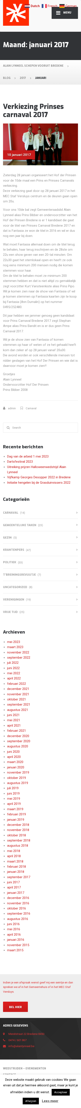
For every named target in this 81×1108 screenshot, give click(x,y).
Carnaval (31, 408)
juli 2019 (13, 788)
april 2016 (14, 934)
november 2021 (18, 694)
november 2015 (18, 945)
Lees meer (50, 1101)
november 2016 (18, 903)
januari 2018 (15, 872)
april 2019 (14, 804)
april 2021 (14, 725)
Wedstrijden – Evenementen (24, 1068)
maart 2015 (15, 950)
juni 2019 (13, 793)
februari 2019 (16, 814)
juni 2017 (13, 882)
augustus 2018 (17, 846)
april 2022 (14, 678)
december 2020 (18, 736)
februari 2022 (16, 684)
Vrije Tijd (10, 612)
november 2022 (18, 652)
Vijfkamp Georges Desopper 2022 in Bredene (39, 477)
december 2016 (18, 898)
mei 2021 (13, 720)
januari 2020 (15, 767)
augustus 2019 (17, 783)
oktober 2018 (16, 835)
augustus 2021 (17, 710)
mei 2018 (13, 851)
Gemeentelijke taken (19, 525)
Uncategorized (15, 587)
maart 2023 (15, 647)
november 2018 (18, 830)
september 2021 (18, 704)
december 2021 (18, 689)
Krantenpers (13, 550)
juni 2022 (13, 668)
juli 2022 (13, 663)
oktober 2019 (16, 778)
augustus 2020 (17, 746)
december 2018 (18, 825)
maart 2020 (15, 762)
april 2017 (14, 887)
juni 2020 (13, 752)
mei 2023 (13, 642)
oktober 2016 (16, 908)
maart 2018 (15, 861)
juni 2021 (13, 715)
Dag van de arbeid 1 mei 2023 (28, 456)
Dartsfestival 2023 (20, 462)
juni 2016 (13, 924)
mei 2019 (13, 799)
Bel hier (15, 1007)
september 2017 (18, 877)
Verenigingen (13, 599)
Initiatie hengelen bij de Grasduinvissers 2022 (38, 483)
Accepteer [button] (60, 1092)
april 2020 (14, 757)
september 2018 (18, 840)
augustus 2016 (17, 919)
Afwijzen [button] (30, 1101)
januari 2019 (15, 820)
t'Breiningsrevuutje (19, 575)
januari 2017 (15, 893)
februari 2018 (16, 867)
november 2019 (18, 772)
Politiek (9, 562)
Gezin (7, 537)
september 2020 (18, 741)
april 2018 (14, 856)
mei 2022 (13, 673)
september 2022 (18, 657)
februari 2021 (16, 731)
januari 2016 (15, 940)
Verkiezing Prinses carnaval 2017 (33, 110)
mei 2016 (13, 929)
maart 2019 (15, 809)
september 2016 (18, 913)
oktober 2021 (16, 699)
